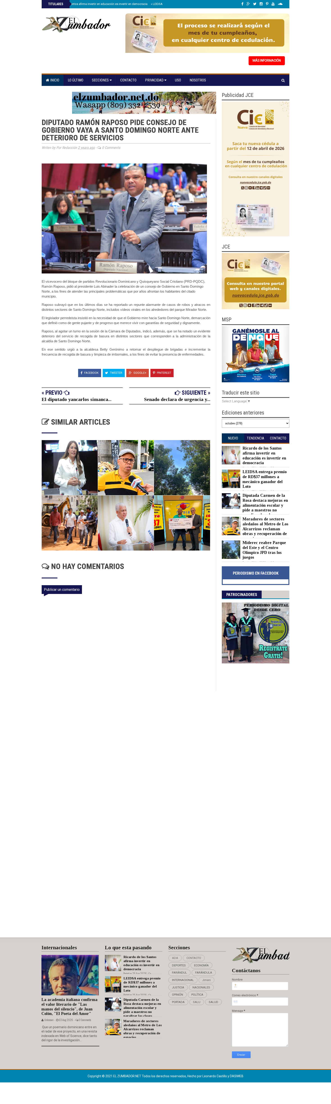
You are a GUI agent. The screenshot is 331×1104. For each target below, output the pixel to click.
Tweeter (115, 372)
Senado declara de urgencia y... (177, 399)
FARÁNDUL (179, 972)
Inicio (54, 80)
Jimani (206, 980)
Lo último (75, 80)
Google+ (139, 372)
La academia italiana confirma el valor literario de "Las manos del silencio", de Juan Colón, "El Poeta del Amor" (69, 1006)
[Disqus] (129, 750)
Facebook (91, 372)
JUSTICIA (178, 987)
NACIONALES (201, 987)
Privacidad (154, 80)
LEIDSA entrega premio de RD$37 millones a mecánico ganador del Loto (265, 479)
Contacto (128, 80)
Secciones (101, 80)
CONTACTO (193, 958)
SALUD (213, 1002)
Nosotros (198, 80)
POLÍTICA (197, 994)
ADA (175, 958)
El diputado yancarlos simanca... (76, 399)
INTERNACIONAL (183, 980)
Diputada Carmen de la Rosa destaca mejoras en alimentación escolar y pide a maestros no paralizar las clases (265, 505)
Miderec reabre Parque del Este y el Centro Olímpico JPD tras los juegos (264, 550)
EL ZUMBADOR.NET (127, 1076)
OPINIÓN (177, 994)
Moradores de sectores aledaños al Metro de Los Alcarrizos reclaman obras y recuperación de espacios (265, 529)
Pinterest (163, 372)
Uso (178, 80)
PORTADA (178, 1002)
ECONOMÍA (201, 965)
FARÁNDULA (203, 972)
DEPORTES (179, 965)
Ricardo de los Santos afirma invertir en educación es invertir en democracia (97, 4)
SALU (196, 1002)
